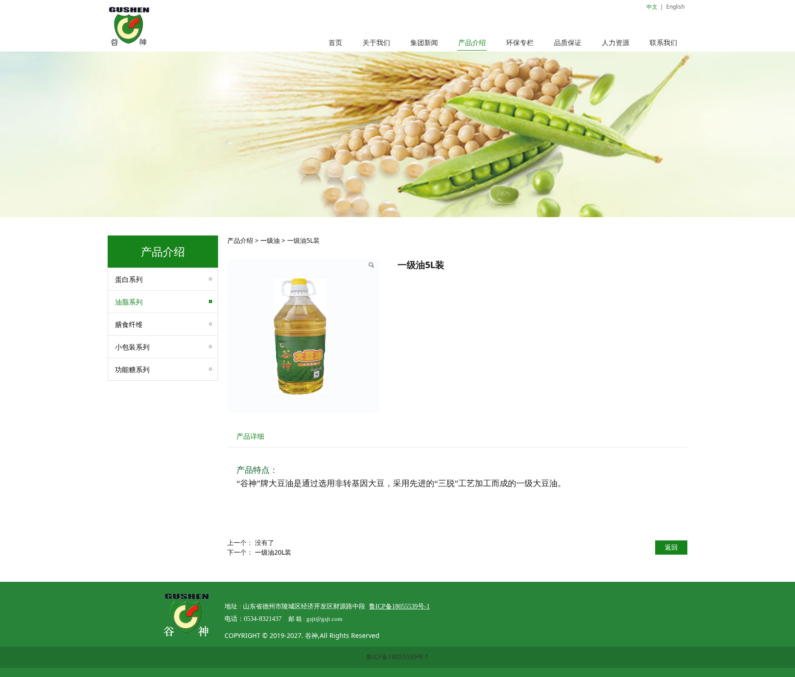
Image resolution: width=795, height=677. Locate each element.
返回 (671, 547)
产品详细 (250, 436)
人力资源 (615, 42)
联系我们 (663, 42)
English (675, 7)
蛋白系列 (129, 279)
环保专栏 (520, 42)
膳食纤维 (129, 324)
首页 (335, 42)
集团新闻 (424, 42)
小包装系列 (132, 346)
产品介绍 (472, 42)
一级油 (270, 240)
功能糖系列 (132, 369)
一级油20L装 (273, 552)
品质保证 (568, 42)
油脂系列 (129, 301)
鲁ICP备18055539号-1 (397, 657)
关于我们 (376, 42)
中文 (651, 7)
